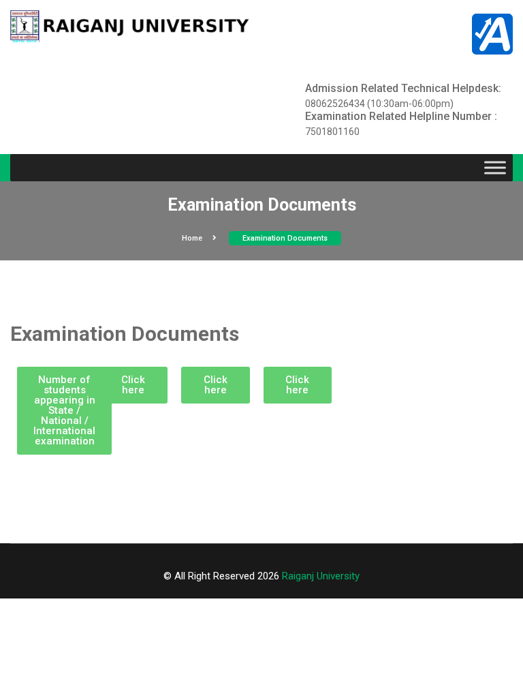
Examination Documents (285, 238)
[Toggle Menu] (495, 168)
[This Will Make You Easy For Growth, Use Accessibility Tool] (492, 33)
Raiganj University (321, 576)
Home (192, 238)
